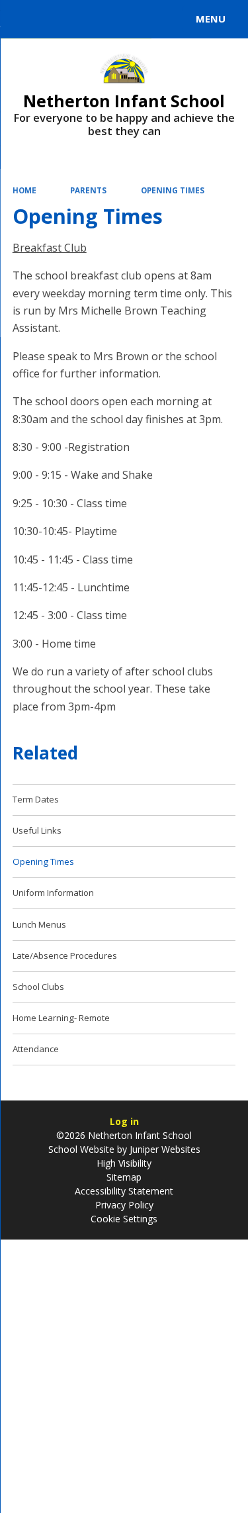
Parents (88, 190)
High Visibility (124, 1163)
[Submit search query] (161, 17)
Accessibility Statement (124, 1191)
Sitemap (124, 1177)
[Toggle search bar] (25, 19)
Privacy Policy (124, 1204)
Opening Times (172, 190)
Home (24, 190)
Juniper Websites (163, 1149)
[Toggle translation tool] (58, 19)
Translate (110, 21)
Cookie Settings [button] (124, 1218)
